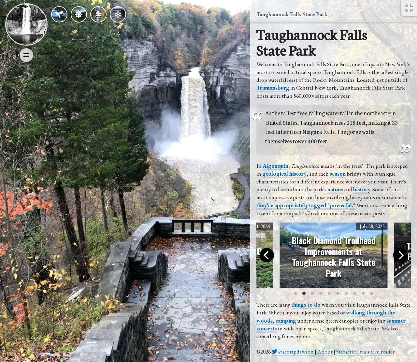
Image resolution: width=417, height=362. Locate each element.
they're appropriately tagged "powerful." (305, 205)
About (325, 351)
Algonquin (275, 165)
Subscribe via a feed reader (365, 351)
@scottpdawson (295, 351)
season (338, 173)
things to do (306, 304)
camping (285, 320)
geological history (284, 173)
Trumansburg (272, 87)
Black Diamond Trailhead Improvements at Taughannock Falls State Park (334, 256)
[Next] (400, 255)
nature (335, 189)
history (361, 189)
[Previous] (267, 255)
